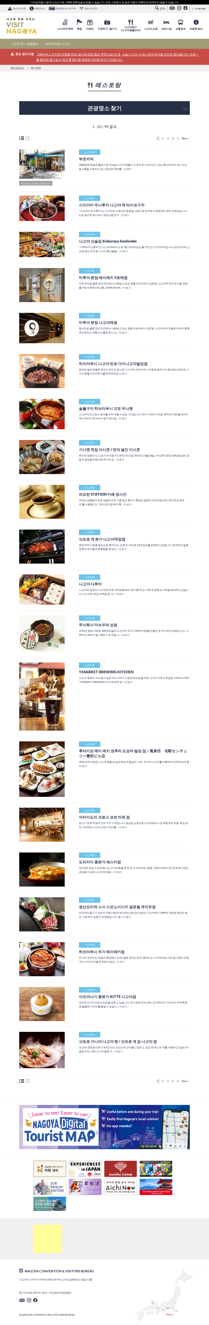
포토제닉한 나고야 (57, 43)
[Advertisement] (47, 1239)
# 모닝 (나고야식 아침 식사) (36, 183)
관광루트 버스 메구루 (66, 8)
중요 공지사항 (19, 8)
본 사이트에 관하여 (30, 1292)
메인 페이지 (17, 68)
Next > (185, 138)
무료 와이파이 (91, 8)
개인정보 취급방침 (59, 1292)
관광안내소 (39, 8)
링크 (44, 1292)
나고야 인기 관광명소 (25, 43)
